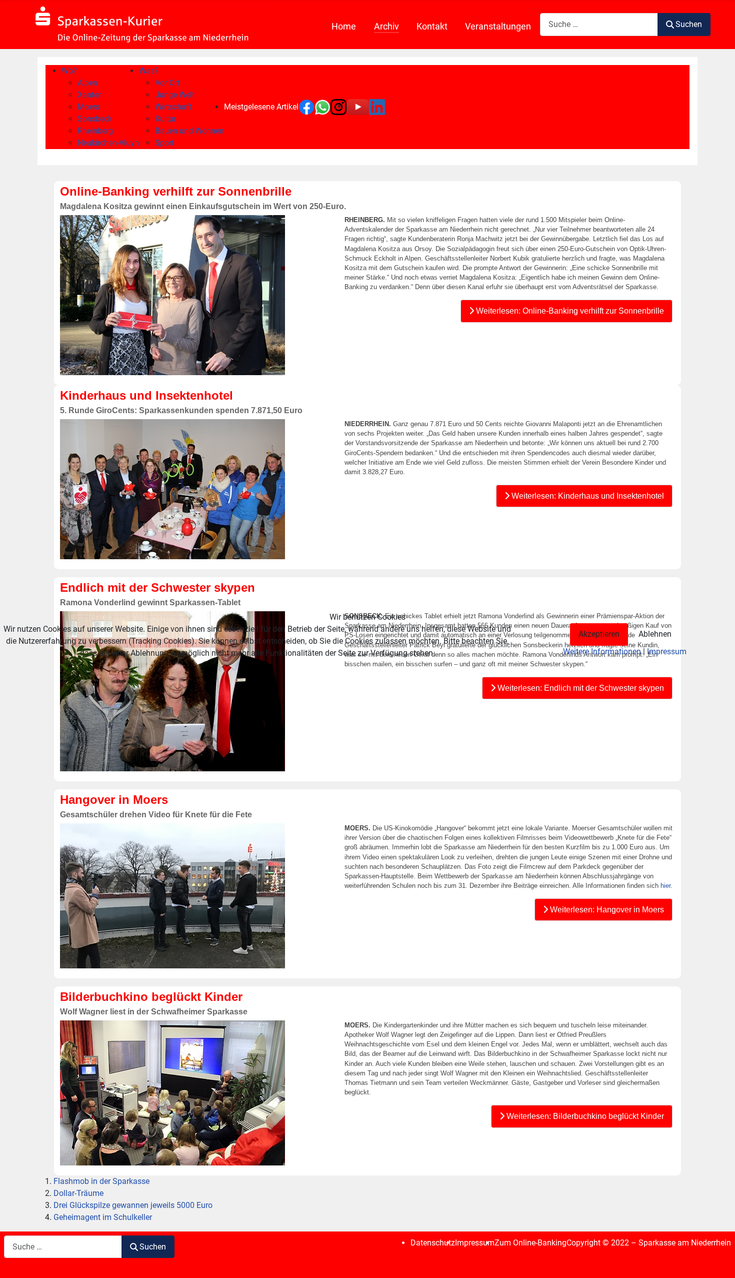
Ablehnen (655, 634)
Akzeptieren (599, 634)
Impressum (666, 651)
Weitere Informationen (602, 651)
